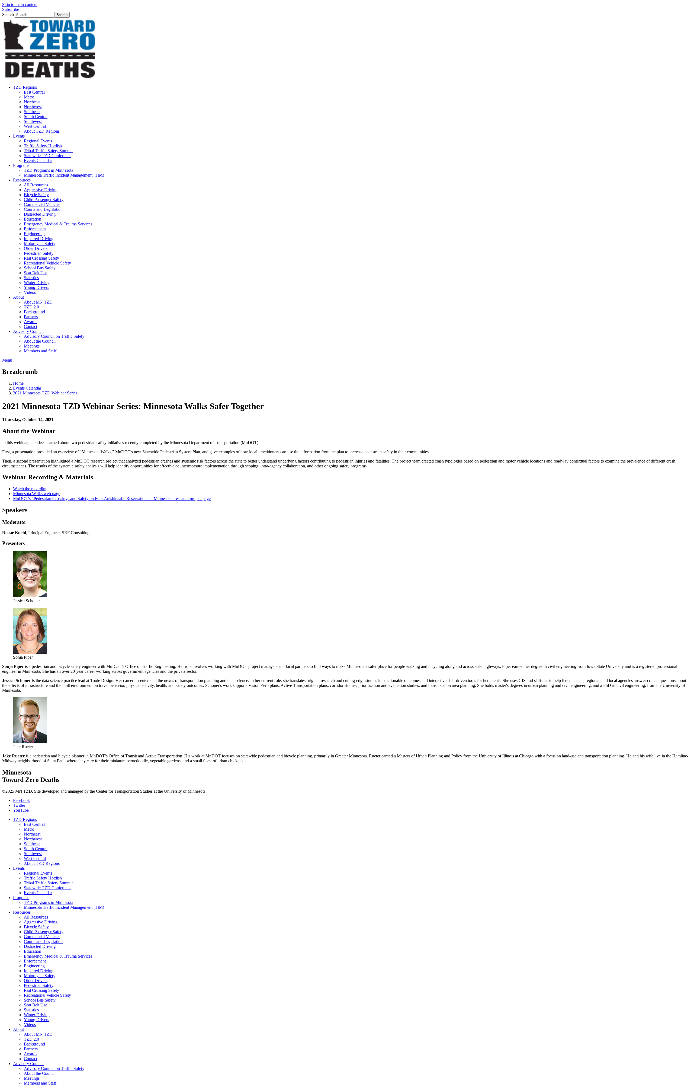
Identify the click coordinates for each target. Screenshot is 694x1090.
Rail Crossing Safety (41, 990)
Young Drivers (36, 1019)
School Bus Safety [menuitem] (40, 268)
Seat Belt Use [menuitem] (35, 272)
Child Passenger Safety (43, 931)
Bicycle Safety (36, 927)
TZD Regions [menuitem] (25, 87)
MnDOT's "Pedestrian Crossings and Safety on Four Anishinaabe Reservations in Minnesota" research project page (112, 498)
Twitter (19, 805)
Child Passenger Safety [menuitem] (43, 199)
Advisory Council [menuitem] (28, 331)
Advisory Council (28, 1063)
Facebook (21, 800)
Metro (29, 829)
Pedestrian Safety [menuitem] (38, 253)
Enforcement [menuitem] (35, 229)
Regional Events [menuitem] (38, 141)
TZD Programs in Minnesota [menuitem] (48, 170)
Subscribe (10, 9)
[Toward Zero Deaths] (50, 78)
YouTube (21, 810)
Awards (30, 1053)
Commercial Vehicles (42, 936)
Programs (21, 897)
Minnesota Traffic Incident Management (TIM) (64, 907)
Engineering (34, 966)
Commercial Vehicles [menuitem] (42, 204)
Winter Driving (37, 1014)
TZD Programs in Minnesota (48, 902)
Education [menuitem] (32, 219)
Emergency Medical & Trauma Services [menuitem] (58, 224)
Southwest (33, 853)
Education (32, 951)
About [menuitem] (18, 297)
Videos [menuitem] (30, 292)
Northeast (32, 834)
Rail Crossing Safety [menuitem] (41, 258)
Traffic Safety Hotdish (43, 878)
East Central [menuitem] (34, 92)
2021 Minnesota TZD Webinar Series (45, 393)
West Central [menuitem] (35, 126)
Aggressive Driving (40, 922)
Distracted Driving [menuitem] (40, 214)
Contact (30, 1058)
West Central (35, 858)
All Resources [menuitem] (36, 185)
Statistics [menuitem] (31, 277)
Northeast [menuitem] (32, 102)
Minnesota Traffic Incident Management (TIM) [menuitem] (64, 175)
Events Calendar (27, 388)
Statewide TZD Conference (47, 887)
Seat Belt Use (35, 1005)
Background (34, 1044)
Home (18, 383)
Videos (30, 1024)
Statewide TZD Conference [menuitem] (47, 155)
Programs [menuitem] (21, 165)
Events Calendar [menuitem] (38, 160)
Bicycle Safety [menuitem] (36, 194)
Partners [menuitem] (31, 316)
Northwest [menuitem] (33, 106)
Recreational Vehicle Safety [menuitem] (47, 263)
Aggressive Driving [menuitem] (40, 189)
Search (8, 14)
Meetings (32, 1078)
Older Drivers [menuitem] (35, 248)
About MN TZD (38, 1034)
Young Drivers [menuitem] (36, 287)
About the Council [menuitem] (40, 341)
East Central (34, 824)
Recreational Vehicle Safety (47, 995)
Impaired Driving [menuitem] (38, 238)
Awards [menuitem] (30, 321)
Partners (31, 1049)
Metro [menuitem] (29, 97)
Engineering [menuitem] (34, 233)
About (18, 1029)
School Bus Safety (40, 1000)
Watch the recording (30, 488)
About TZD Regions (42, 863)
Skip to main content (19, 4)
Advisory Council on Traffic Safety (54, 1068)
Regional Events (38, 873)
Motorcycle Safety (39, 975)
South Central (35, 848)
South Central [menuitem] (35, 116)
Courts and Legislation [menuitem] (43, 209)
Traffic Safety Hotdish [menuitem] (43, 146)
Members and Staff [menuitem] (40, 351)
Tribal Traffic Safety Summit (48, 883)
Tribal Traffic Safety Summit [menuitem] (48, 150)
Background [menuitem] (34, 312)
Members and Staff (40, 1083)
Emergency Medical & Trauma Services (58, 956)
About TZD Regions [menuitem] (42, 131)
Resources (22, 912)
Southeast (32, 844)
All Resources (36, 917)
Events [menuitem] (19, 136)
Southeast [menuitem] (32, 111)
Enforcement (35, 961)
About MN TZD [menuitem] (38, 302)
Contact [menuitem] (30, 326)
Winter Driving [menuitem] (37, 282)
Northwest (33, 839)
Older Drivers (35, 980)
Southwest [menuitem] (33, 121)
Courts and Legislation (43, 941)
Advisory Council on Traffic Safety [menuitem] (54, 336)
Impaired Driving (38, 970)
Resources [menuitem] (22, 180)
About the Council (40, 1073)
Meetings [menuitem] (32, 346)
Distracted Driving (40, 946)
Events (19, 868)
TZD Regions (25, 819)
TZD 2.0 (31, 1039)
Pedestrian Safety (38, 985)
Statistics (31, 1010)
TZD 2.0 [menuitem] (31, 307)
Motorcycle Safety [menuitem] (39, 243)
